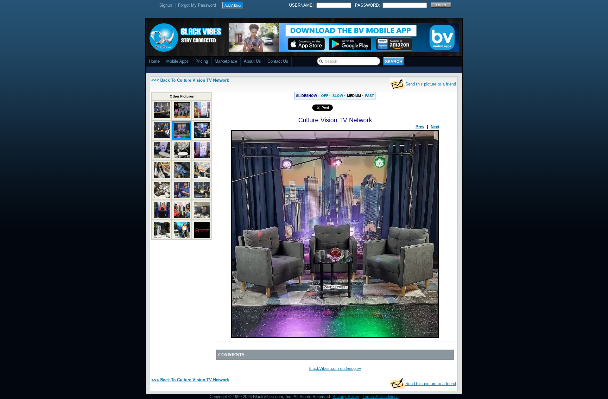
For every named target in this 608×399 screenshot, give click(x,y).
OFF (324, 96)
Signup (165, 5)
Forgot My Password (197, 5)
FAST (369, 96)
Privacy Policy (345, 396)
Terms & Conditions (381, 396)
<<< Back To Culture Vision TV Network (190, 80)
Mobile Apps (177, 61)
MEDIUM (354, 96)
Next (435, 126)
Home (154, 61)
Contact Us (278, 61)
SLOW (337, 96)
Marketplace (226, 61)
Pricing (201, 61)
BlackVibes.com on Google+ (335, 368)
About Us (252, 61)
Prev (419, 126)
